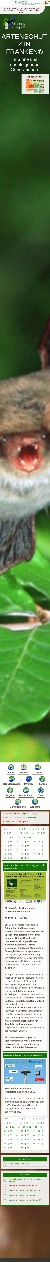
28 (28, 841)
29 (34, 841)
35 (28, 846)
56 (28, 858)
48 (22, 854)
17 (7, 837)
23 (41, 837)
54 (17, 858)
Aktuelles (38, 772)
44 (39, 850)
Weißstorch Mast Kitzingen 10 (15, 822)
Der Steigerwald (11, 784)
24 (5, 841)
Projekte (10, 795)
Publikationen (26, 795)
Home (11, 772)
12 (21, 833)
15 (38, 833)
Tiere (40, 795)
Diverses (28, 784)
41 (22, 850)
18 (13, 837)
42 (28, 850)
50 (34, 854)
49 (28, 854)
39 (11, 850)
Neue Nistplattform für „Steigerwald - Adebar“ (25, 1180)
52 (5, 858)
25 (11, 841)
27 (22, 841)
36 (34, 846)
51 (39, 854)
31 (5, 846)
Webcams (35, 807)
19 (19, 837)
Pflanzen (42, 784)
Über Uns (24, 772)
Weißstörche (8, 818)
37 (39, 846)
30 (39, 841)
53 (11, 858)
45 (5, 854)
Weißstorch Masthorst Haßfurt (22, 1195)
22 (36, 837)
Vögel (35, 813)
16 (44, 833)
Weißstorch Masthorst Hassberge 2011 (26, 1200)
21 (30, 837)
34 (22, 846)
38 (5, 850)
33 (17, 846)
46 (11, 854)
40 (17, 850)
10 (10, 833)
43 (34, 850)
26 (17, 841)
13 (27, 833)
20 (24, 837)
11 (15, 833)
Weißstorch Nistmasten (26, 818)
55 (22, 858)
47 (17, 854)
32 (11, 846)
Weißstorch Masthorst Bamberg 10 (24, 1190)
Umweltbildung (18, 807)
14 (32, 833)
